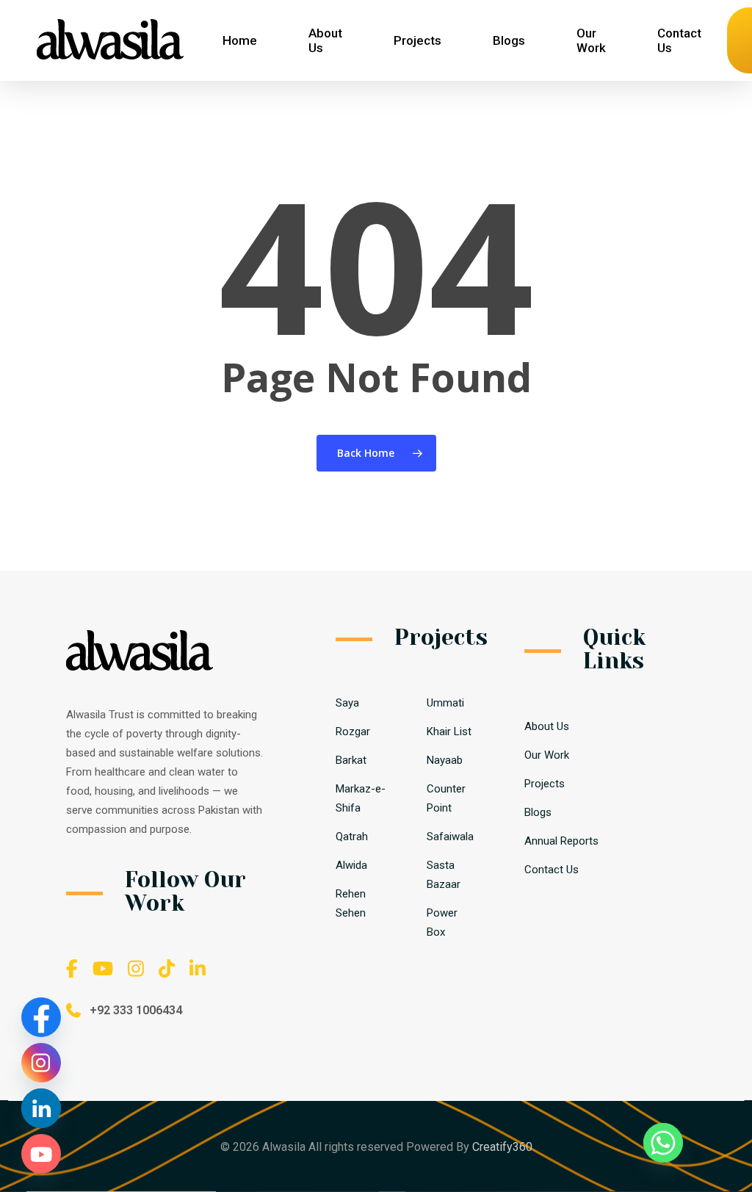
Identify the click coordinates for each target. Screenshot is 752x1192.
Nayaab (445, 760)
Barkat (351, 760)
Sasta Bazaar (443, 875)
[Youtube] (41, 1154)
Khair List (449, 731)
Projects (544, 783)
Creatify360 (502, 1147)
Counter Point (446, 798)
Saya (347, 702)
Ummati (445, 702)
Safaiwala (450, 836)
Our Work (546, 755)
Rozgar (353, 731)
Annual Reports (561, 841)
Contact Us (551, 869)
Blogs (538, 812)
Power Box (442, 922)
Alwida (351, 865)
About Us (546, 726)
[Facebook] (41, 1017)
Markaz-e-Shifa (361, 798)
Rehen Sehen (351, 903)
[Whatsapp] (663, 1143)
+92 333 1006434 (136, 1010)
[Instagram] (41, 1063)
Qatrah (352, 836)
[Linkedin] (41, 1108)
